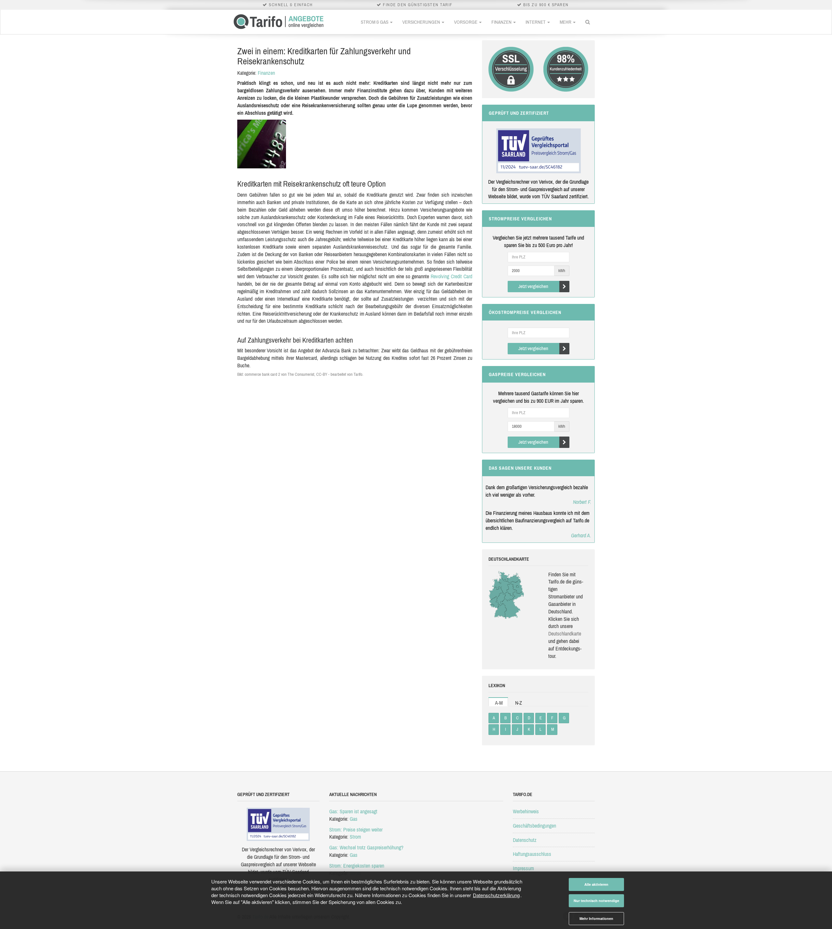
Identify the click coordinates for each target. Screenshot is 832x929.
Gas (354, 819)
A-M (499, 703)
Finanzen (502, 22)
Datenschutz (525, 840)
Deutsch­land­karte (564, 633)
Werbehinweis (526, 811)
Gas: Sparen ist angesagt (353, 811)
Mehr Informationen (596, 918)
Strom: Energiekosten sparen (356, 866)
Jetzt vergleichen (533, 286)
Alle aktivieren (596, 884)
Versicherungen (421, 22)
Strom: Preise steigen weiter (356, 829)
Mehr (566, 22)
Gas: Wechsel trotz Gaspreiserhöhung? (366, 847)
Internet (536, 22)
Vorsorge (466, 22)
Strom (355, 837)
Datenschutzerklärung (496, 895)
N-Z (518, 703)
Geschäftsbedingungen (534, 826)
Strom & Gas (375, 22)
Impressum (523, 868)
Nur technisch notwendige (596, 900)
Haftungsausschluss (532, 854)
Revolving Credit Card (451, 276)
